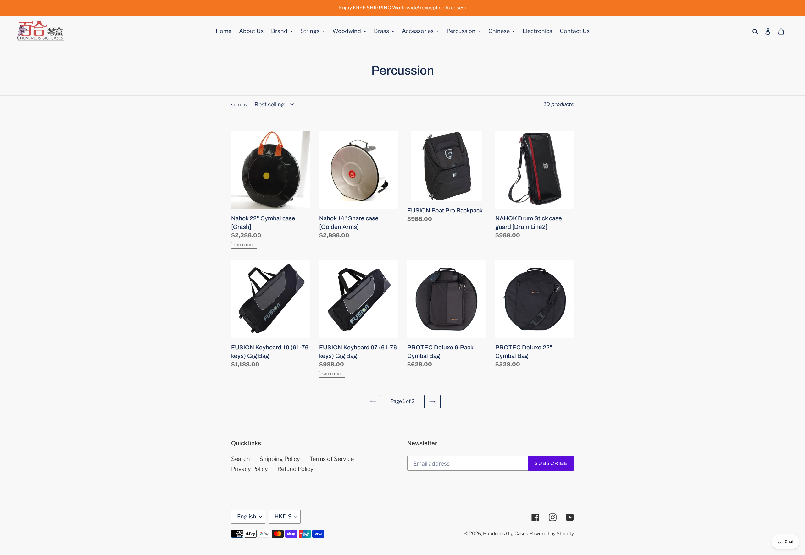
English (246, 516)
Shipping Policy (279, 459)
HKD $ (283, 516)
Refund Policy (295, 469)
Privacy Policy (249, 469)
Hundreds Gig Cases (505, 533)
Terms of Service (331, 459)
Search (240, 459)
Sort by (239, 105)
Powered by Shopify (552, 533)
